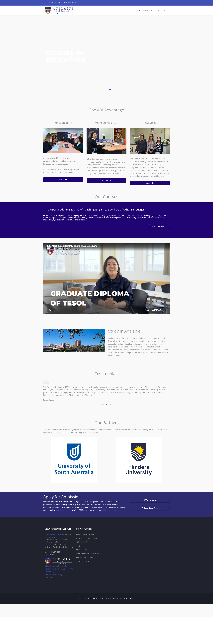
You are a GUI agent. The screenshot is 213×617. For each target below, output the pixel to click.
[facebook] (45, 587)
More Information (159, 226)
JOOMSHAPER (129, 604)
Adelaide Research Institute (54, 540)
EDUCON (93, 604)
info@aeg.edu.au (63, 515)
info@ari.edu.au (71, 3)
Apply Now (151, 505)
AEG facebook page (110, 515)
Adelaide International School (57, 571)
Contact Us (160, 10)
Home (137, 10)
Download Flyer (150, 513)
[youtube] (48, 587)
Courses (146, 10)
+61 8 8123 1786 (54, 3)
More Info (63, 179)
